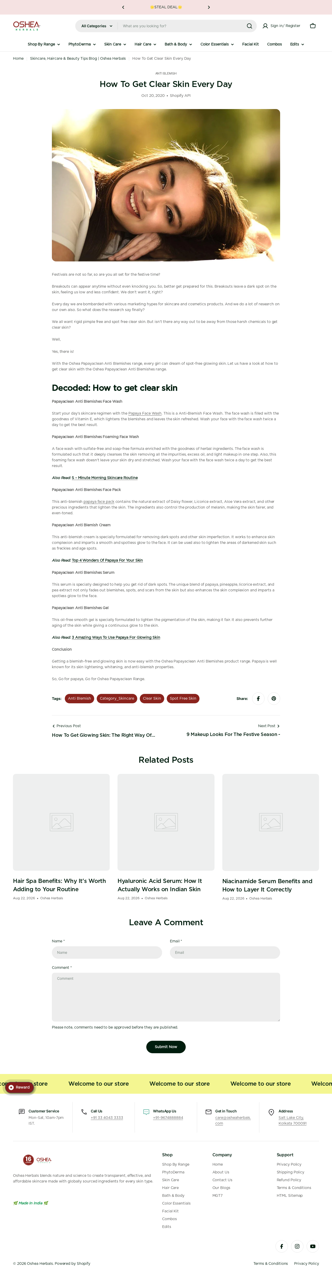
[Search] (249, 26)
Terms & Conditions (270, 1264)
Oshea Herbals (40, 1264)
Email (176, 941)
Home (18, 58)
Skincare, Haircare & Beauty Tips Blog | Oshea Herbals (78, 58)
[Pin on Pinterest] (274, 698)
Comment (62, 968)
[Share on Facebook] (258, 698)
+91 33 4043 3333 (107, 1118)
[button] (123, 7)
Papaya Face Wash (145, 413)
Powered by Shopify (72, 1264)
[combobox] (166, 26)
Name (58, 941)
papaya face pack (99, 502)
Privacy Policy (306, 1264)
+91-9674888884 (168, 1118)
